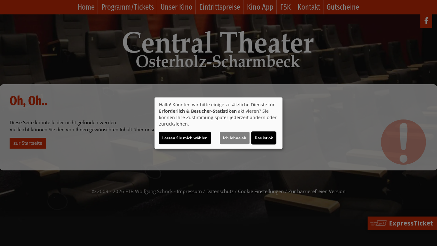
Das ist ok (264, 138)
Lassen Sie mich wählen (185, 138)
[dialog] (218, 123)
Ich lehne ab (234, 138)
